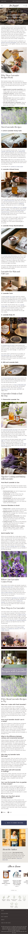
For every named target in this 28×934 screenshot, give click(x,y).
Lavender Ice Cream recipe (17, 166)
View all (14, 890)
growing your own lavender (18, 597)
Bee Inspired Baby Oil (6, 355)
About (2, 919)
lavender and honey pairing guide (8, 42)
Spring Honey (22, 151)
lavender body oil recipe (8, 345)
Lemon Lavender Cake (12, 546)
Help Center (4, 916)
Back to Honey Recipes (15, 822)
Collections (4, 913)
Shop (2, 910)
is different (15, 207)
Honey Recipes (12, 11)
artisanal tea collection (13, 628)
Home (6, 11)
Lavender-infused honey (8, 200)
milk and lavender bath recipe (10, 378)
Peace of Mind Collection (7, 592)
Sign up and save (6, 922)
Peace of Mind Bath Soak (20, 384)
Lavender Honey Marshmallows (10, 255)
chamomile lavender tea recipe (10, 429)
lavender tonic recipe (10, 296)
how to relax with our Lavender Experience (16, 620)
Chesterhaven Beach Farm (7, 586)
